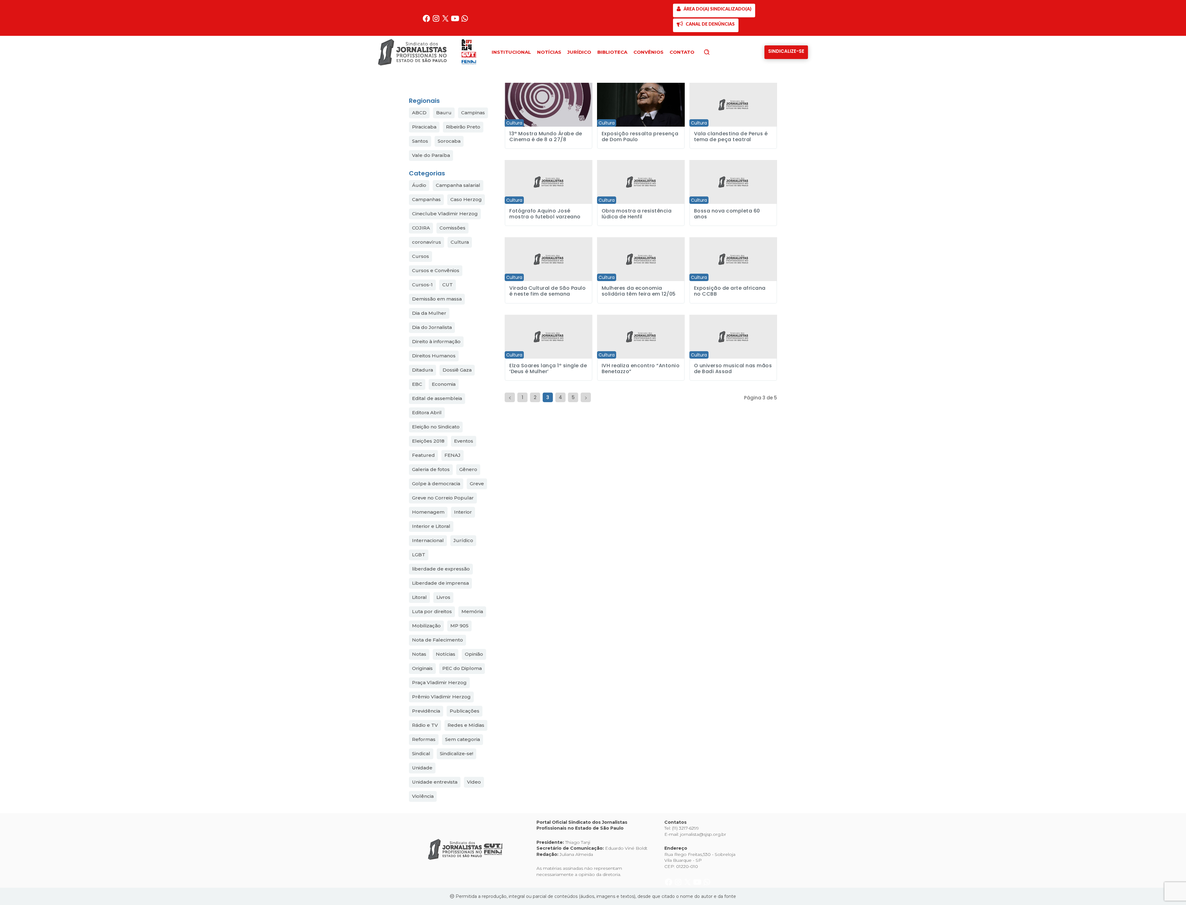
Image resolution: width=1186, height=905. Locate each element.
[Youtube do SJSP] (456, 20)
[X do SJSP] (446, 20)
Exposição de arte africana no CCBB (730, 290)
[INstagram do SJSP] (436, 20)
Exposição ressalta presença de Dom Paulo (640, 136)
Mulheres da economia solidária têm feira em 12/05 (639, 290)
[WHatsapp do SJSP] (465, 20)
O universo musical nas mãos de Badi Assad (733, 368)
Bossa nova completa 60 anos (727, 213)
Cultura (514, 123)
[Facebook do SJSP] (427, 20)
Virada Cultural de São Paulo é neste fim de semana (547, 290)
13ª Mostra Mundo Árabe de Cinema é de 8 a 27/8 (545, 136)
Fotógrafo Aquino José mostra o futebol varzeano (545, 213)
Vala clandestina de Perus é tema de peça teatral (731, 136)
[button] (717, 52)
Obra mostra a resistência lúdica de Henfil (637, 213)
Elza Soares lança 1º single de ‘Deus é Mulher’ (548, 368)
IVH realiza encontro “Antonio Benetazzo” (641, 368)
